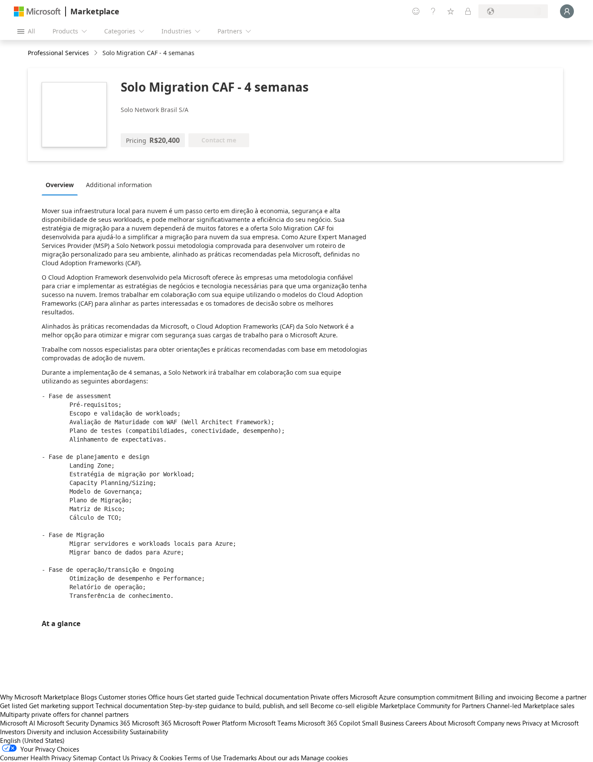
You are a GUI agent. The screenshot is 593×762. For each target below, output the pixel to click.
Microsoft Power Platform (210, 723)
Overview (60, 185)
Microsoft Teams (272, 723)
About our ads (278, 757)
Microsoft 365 (151, 723)
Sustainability (149, 731)
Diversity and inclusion (59, 731)
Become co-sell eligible (344, 705)
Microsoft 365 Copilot (329, 723)
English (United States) (32, 740)
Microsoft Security (63, 723)
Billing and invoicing (504, 697)
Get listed (13, 705)
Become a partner (560, 697)
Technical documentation (272, 697)
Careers (416, 723)
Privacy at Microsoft (550, 723)
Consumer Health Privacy (35, 757)
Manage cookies (324, 757)
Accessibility (110, 731)
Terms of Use (202, 757)
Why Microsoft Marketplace (39, 697)
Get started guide (209, 697)
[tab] (62, 184)
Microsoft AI (17, 723)
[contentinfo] (96, 53)
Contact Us (114, 757)
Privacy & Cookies (156, 757)
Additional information (119, 185)
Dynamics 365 (110, 723)
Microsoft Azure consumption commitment (412, 697)
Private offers (329, 697)
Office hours (165, 697)
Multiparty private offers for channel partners (64, 714)
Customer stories (122, 697)
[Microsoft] (37, 11)
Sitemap (85, 757)
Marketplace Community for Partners (432, 705)
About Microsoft (451, 723)
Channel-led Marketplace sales (530, 705)
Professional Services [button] (58, 53)
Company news (499, 723)
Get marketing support (61, 705)
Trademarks (240, 757)
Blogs (89, 697)
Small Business (383, 723)
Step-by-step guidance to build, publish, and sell (239, 705)
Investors (12, 731)
